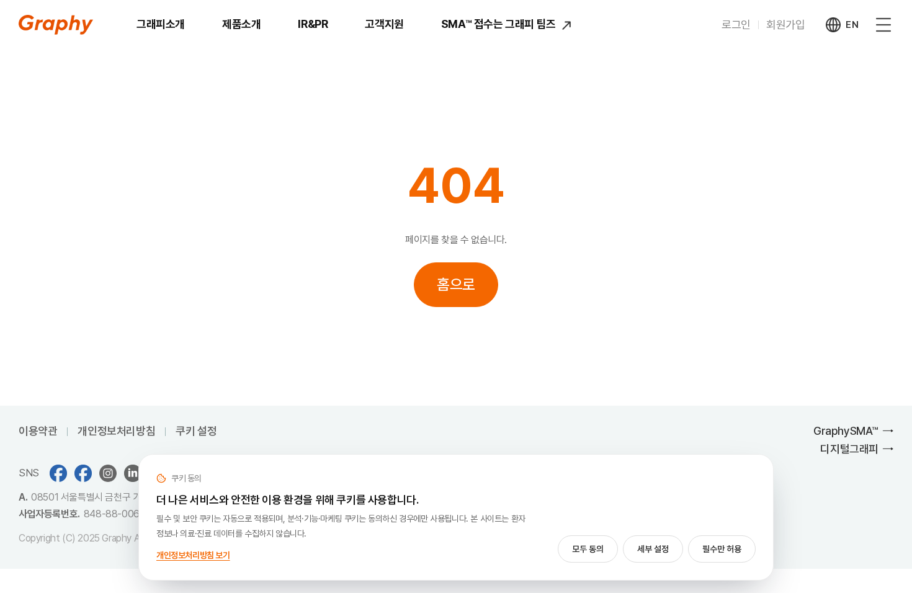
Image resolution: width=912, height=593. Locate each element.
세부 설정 (653, 549)
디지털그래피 (849, 448)
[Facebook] (83, 473)
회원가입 (785, 24)
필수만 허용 (721, 549)
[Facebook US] (58, 473)
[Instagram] (108, 473)
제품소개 (241, 23)
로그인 (736, 24)
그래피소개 (160, 23)
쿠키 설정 (196, 430)
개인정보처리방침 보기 (193, 555)
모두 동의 (588, 549)
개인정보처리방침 (116, 430)
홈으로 (456, 284)
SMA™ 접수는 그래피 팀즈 (499, 23)
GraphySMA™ (845, 430)
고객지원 (384, 23)
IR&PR (313, 23)
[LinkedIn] (132, 473)
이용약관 (38, 430)
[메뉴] (883, 25)
